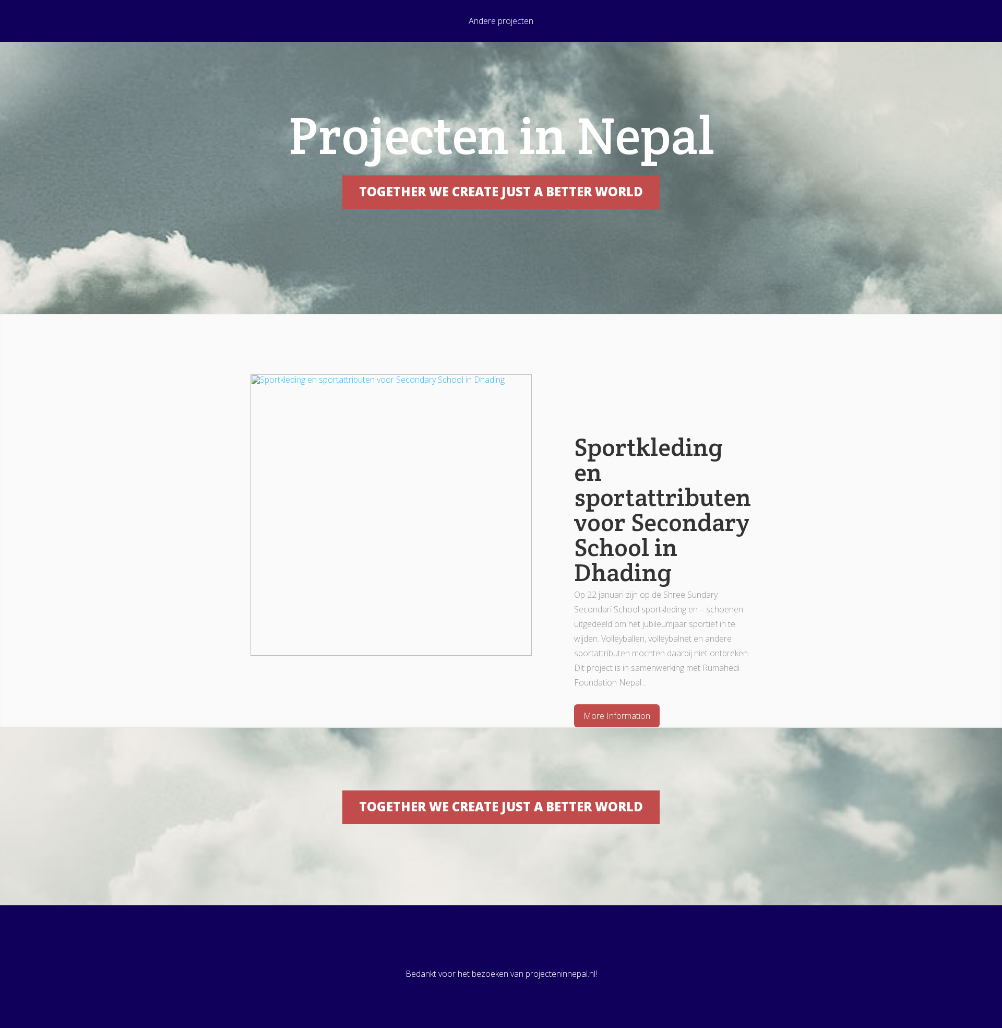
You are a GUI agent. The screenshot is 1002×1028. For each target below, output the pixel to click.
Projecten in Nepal (501, 135)
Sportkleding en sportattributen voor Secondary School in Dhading (662, 509)
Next (788, 550)
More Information (616, 716)
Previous (213, 550)
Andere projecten (501, 22)
